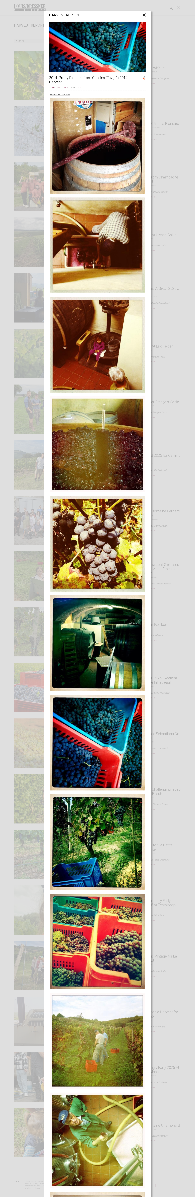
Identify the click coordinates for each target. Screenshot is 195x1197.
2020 (80, 87)
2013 (66, 87)
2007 (59, 87)
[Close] (144, 15)
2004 (53, 87)
